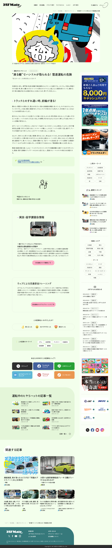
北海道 (90, 245)
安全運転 (42, 5)
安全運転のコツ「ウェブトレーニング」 (42, 304)
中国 (100, 252)
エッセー (68, 5)
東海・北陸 (100, 248)
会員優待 (41, 345)
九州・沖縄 (100, 255)
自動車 (35, 5)
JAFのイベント (100, 174)
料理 (89, 274)
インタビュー (89, 264)
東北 (100, 245)
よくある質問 (32, 536)
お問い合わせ (52, 531)
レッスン (100, 274)
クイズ (100, 177)
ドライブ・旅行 (50, 5)
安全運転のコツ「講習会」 (42, 262)
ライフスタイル (60, 5)
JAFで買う (75, 5)
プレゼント (56, 342)
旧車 (100, 181)
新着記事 (31, 531)
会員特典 (48, 342)
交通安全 (65, 342)
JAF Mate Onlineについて (36, 533)
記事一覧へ (63, 434)
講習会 (49, 345)
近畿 (89, 252)
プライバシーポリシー (54, 533)
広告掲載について (53, 536)
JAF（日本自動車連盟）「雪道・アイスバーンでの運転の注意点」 (29, 161)
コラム (40, 342)
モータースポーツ (100, 271)
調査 (100, 267)
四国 (89, 255)
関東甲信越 (89, 248)
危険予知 (100, 171)
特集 (89, 174)
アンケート (88, 271)
